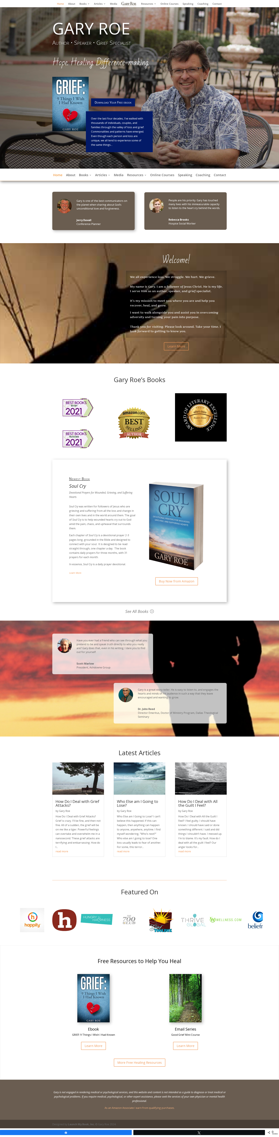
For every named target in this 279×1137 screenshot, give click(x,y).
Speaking (188, 4)
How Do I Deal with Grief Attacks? (77, 803)
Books (83, 4)
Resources (147, 4)
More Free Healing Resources (139, 1062)
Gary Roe (64, 811)
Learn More (176, 346)
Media (113, 4)
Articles (98, 4)
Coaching (202, 4)
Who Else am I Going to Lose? (137, 803)
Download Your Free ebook (113, 102)
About (71, 4)
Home (60, 4)
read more (62, 851)
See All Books (136, 611)
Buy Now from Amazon (176, 581)
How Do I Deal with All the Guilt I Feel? (197, 803)
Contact (217, 4)
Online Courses (169, 4)
